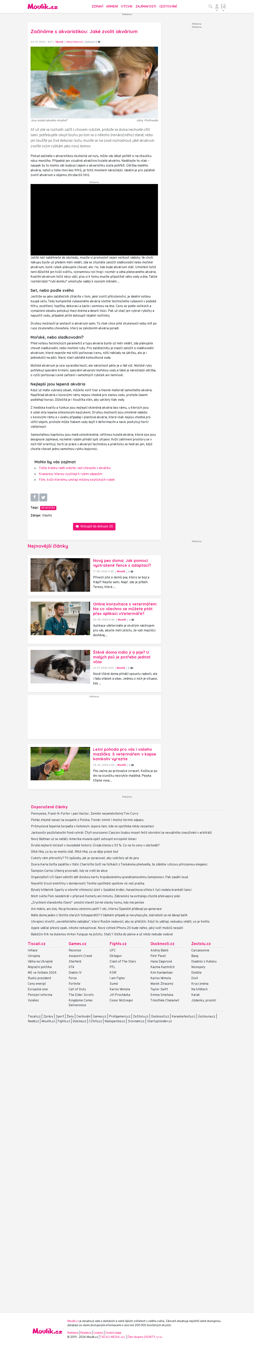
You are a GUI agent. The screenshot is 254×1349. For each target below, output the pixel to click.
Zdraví (97, 6)
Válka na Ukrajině (40, 962)
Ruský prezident (39, 978)
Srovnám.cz (136, 1021)
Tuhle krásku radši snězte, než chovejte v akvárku (75, 468)
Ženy (70, 1017)
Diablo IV (75, 973)
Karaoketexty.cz (183, 1017)
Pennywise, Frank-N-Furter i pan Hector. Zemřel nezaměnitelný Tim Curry (84, 814)
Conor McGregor (121, 1001)
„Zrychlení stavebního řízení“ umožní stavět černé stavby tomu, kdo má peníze (87, 903)
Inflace (33, 951)
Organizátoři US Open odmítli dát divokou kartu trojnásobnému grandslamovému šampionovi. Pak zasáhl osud (109, 877)
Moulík (121, 571)
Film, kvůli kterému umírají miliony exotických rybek (77, 480)
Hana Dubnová (74, 42)
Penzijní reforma (40, 995)
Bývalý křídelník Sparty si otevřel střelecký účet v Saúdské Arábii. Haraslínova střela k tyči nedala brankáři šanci (111, 890)
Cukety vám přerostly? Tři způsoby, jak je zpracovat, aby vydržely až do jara (85, 858)
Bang (194, 956)
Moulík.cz (48, 1021)
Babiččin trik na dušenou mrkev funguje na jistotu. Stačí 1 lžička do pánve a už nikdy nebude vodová (102, 935)
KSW (113, 973)
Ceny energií (37, 984)
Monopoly (198, 967)
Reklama (72, 1333)
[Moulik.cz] (43, 6)
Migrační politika (40, 967)
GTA (71, 967)
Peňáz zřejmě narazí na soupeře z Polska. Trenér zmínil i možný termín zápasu (87, 820)
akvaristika (48, 508)
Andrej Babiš (159, 951)
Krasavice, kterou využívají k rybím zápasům (70, 474)
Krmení (112, 6)
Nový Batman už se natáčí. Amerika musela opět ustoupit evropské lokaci (83, 839)
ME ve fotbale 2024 (42, 973)
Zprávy (48, 1017)
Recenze (75, 951)
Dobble (196, 973)
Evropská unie (38, 990)
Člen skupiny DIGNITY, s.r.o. (145, 1337)
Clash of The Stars (123, 962)
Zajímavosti (146, 6)
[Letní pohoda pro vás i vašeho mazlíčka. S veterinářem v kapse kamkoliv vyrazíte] (60, 763)
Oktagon (116, 956)
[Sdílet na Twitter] (43, 497)
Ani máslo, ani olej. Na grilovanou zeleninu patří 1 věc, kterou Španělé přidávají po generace (96, 909)
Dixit (194, 978)
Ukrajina (34, 956)
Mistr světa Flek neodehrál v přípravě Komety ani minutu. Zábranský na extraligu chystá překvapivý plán (105, 896)
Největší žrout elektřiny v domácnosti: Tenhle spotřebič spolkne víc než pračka (87, 884)
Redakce (85, 1333)
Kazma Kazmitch (162, 967)
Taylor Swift (159, 990)
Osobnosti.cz (162, 944)
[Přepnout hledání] (210, 6)
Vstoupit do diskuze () (96, 527)
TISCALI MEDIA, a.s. (113, 1337)
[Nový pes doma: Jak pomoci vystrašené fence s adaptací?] (60, 575)
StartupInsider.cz (159, 1021)
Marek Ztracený (161, 984)
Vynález (33, 1001)
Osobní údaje (113, 1333)
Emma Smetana (161, 995)
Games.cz (77, 944)
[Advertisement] (94, 718)
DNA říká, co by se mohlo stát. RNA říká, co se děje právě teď (74, 852)
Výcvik (126, 6)
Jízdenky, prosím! (203, 1001)
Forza (73, 978)
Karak (195, 995)
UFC (113, 951)
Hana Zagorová (161, 962)
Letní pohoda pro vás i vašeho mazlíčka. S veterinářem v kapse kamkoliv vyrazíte (124, 754)
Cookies (98, 1333)
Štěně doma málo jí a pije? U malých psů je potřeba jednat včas (122, 657)
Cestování (168, 6)
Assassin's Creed (80, 956)
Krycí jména (199, 984)
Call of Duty (77, 990)
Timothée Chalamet (164, 1001)
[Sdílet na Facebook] (34, 497)
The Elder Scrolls (81, 995)
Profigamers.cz (119, 1017)
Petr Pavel (158, 956)
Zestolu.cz (201, 944)
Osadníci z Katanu (203, 962)
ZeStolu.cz (140, 1017)
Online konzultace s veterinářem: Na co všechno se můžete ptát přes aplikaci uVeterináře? (125, 608)
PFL (112, 967)
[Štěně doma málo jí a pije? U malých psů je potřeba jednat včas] (60, 666)
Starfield (75, 962)
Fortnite (74, 984)
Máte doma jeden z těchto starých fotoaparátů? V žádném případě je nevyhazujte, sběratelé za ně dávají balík (109, 915)
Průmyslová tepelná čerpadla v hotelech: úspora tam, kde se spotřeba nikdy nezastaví (92, 827)
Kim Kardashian (161, 973)
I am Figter (117, 978)
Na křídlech (199, 990)
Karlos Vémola (120, 990)
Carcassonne (200, 951)
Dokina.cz (79, 1021)
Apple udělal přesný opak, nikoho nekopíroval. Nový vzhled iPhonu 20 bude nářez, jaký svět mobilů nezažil (107, 928)
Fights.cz (118, 944)
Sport (60, 1017)
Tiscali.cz (36, 944)
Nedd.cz (33, 1021)
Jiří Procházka (120, 995)
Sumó (114, 984)
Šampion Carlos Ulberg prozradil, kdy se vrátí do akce (69, 871)
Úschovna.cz (206, 1017)
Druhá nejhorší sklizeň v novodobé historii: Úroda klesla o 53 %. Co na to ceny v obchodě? (95, 846)
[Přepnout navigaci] (217, 6)
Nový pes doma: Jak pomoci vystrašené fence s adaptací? (122, 563)
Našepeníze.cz (115, 1021)
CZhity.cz (95, 1021)
